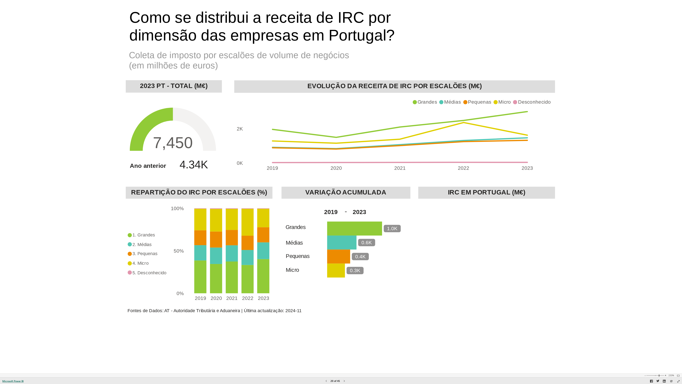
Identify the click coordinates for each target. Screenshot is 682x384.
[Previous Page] (326, 381)
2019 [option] (272, 168)
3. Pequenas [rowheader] (441, 237)
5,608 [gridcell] (527, 263)
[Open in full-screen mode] (678, 381)
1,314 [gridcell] (506, 229)
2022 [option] (463, 168)
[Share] (671, 381)
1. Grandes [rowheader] (439, 220)
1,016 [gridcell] (527, 237)
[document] (284, 36)
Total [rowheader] (430, 263)
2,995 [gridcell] (485, 220)
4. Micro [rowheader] (434, 246)
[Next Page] (344, 381)
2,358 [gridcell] (506, 246)
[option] (425, 102)
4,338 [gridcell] (549, 263)
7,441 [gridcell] (506, 263)
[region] (341, 186)
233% (671, 375)
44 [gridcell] (511, 255)
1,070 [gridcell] (527, 229)
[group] (283, 36)
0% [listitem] (180, 293)
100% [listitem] (177, 208)
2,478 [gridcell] (506, 220)
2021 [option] (232, 298)
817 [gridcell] (551, 237)
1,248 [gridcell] (506, 237)
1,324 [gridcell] (485, 237)
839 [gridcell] (551, 229)
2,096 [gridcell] (527, 220)
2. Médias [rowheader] (437, 229)
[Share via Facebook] (651, 381)
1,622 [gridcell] (485, 246)
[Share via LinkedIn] (664, 381)
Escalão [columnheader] (434, 208)
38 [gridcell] (532, 255)
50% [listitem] (179, 251)
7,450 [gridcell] (485, 263)
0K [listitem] (240, 163)
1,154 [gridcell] (549, 246)
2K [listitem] (240, 129)
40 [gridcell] (490, 255)
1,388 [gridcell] (527, 246)
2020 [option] (216, 298)
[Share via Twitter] (657, 381)
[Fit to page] (677, 375)
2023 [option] (527, 168)
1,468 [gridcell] (485, 229)
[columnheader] (485, 210)
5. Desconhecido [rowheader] (447, 255)
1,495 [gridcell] (549, 220)
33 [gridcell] (553, 255)
